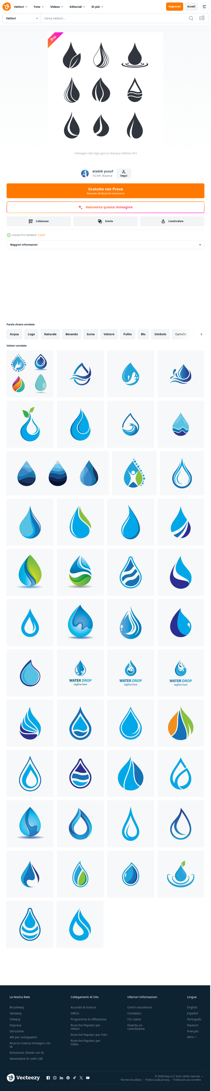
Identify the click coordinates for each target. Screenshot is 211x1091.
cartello (180, 334)
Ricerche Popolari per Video (84, 1046)
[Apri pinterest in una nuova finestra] (68, 1077)
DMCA (73, 1013)
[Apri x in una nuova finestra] (81, 1077)
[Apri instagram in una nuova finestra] (54, 1077)
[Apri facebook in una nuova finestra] (48, 1077)
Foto (37, 7)
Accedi (188, 6)
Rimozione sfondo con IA (26, 1053)
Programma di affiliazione (87, 1019)
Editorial (76, 7)
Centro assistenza (137, 1007)
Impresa (15, 1025)
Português (191, 1019)
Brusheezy (16, 1007)
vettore (109, 334)
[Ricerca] (187, 18)
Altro (187, 1037)
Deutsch (190, 1025)
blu (143, 334)
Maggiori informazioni (24, 244)
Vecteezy (15, 1013)
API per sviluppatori (23, 1037)
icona (91, 334)
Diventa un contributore (134, 1027)
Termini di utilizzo (128, 1079)
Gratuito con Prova (104, 190)
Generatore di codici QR (25, 1059)
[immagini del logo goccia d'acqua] (30, 373)
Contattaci (132, 1013)
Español (189, 1013)
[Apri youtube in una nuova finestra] (87, 1077)
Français (190, 1031)
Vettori (19, 7)
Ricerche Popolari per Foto (84, 1036)
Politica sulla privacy (154, 1079)
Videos (55, 7)
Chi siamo (132, 1019)
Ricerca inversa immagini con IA (26, 1045)
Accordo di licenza (82, 1007)
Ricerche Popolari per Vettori (84, 1027)
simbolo (160, 334)
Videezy (14, 1019)
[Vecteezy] (6, 6)
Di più (95, 7)
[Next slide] (194, 334)
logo (31, 334)
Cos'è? (41, 235)
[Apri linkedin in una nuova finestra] (61, 1077)
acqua (14, 334)
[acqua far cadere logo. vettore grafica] (58, 473)
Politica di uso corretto (184, 1079)
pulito (127, 334)
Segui (122, 175)
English (189, 1007)
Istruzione (16, 1031)
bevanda (72, 334)
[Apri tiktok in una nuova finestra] (74, 1077)
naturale (50, 334)
